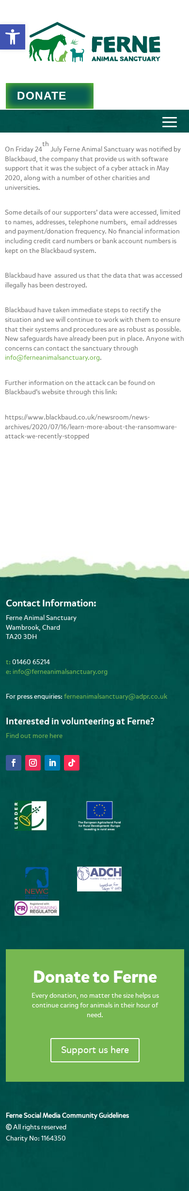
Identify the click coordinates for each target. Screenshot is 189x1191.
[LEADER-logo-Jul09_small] (31, 828)
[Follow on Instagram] (33, 763)
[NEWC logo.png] (37, 896)
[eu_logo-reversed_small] (99, 829)
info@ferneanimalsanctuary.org (52, 357)
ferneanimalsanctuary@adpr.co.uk (115, 696)
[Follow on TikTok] (71, 763)
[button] (12, 37)
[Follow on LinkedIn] (52, 763)
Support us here (95, 1050)
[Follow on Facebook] (13, 763)
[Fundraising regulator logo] (37, 913)
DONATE (41, 95)
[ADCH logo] (99, 889)
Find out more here (34, 736)
